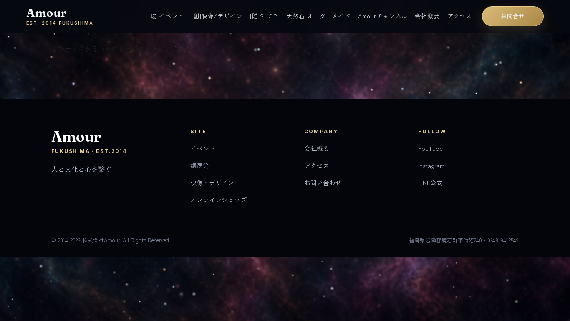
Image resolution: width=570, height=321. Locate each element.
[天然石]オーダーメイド (318, 16)
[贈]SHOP (263, 16)
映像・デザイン (212, 182)
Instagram (431, 165)
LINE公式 (430, 182)
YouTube (430, 148)
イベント (202, 148)
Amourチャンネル (382, 16)
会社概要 (427, 16)
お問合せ (513, 16)
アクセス (459, 16)
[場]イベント (166, 16)
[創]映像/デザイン (216, 16)
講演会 (199, 165)
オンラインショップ (218, 199)
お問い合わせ (323, 182)
